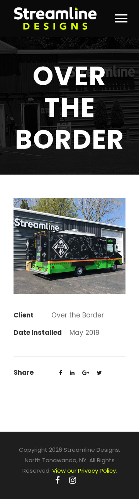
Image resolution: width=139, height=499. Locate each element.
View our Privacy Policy (84, 470)
